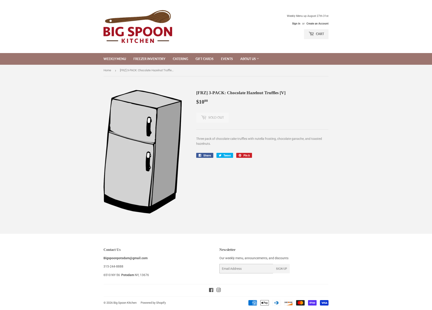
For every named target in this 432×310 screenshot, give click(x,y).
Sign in (296, 23)
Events (227, 59)
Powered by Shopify (153, 302)
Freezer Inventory (149, 59)
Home (107, 70)
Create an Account (317, 23)
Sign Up (281, 268)
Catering (180, 59)
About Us (248, 59)
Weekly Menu (115, 59)
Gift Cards (205, 59)
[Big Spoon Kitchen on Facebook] (211, 290)
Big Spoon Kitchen (125, 302)
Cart (319, 34)
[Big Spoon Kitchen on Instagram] (218, 290)
